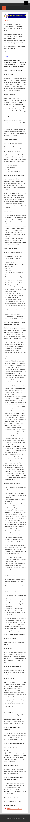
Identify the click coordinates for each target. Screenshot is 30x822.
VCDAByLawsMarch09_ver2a (14, 809)
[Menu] (26, 3)
